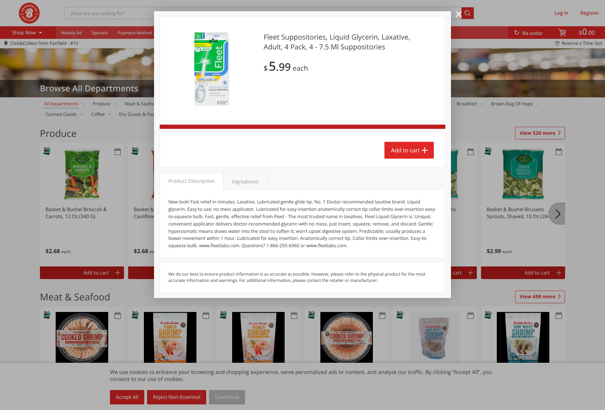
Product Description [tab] (191, 181)
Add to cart (405, 150)
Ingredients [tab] (245, 182)
